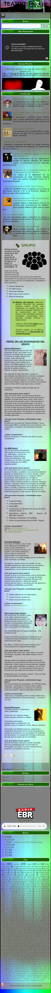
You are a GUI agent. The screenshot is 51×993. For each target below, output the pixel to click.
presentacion (6, 892)
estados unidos (33, 936)
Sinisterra (12, 909)
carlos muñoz (14, 925)
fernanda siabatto (26, 939)
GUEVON (44, 900)
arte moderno (29, 918)
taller (33, 892)
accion (24, 915)
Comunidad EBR (36, 986)
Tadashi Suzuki (10, 885)
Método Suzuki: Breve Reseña (15, 142)
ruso (9, 968)
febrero (9, 845)
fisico (11, 941)
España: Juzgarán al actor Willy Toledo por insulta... (25, 842)
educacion (15, 934)
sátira (12, 972)
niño (36, 890)
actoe (45, 915)
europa (4, 938)
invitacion (6, 947)
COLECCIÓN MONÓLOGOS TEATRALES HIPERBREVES (25, 875)
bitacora (37, 310)
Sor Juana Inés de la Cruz (28, 909)
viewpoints (5, 980)
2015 (7, 855)
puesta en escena (28, 964)
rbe (14, 892)
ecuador (34, 932)
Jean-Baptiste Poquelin (25, 904)
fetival (45, 939)
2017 (7, 850)
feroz (38, 939)
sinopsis (16, 970)
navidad (41, 956)
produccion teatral (40, 961)
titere (8, 977)
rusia (3, 968)
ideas (36, 945)
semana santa (42, 968)
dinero (45, 931)
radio (39, 964)
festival (46, 869)
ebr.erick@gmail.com (19, 528)
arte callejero (42, 885)
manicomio (5, 950)
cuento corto (19, 929)
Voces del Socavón (25, 913)
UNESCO (12, 913)
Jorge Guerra (42, 904)
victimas (43, 979)
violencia (14, 980)
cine (37, 870)
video (39, 892)
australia (29, 920)
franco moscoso (36, 941)
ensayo (44, 870)
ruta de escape (23, 892)
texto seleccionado (17, 881)
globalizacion (42, 943)
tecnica (32, 874)
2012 (9, 893)
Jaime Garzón (9, 904)
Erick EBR (29, 991)
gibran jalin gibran (28, 943)
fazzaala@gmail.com (19, 605)
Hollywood (27, 902)
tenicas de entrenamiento (17, 975)
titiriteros (23, 977)
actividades (35, 915)
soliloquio (43, 970)
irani (18, 947)
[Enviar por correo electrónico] (5, 755)
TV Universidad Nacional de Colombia (18, 911)
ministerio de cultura (26, 952)
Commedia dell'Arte (24, 897)
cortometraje (36, 927)
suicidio (4, 972)
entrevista (5, 936)
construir (14, 927)
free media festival (35, 888)
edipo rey (5, 934)
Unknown (6, 780)
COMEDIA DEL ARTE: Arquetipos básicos (28, 99)
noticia (34, 957)
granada (4, 945)
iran (14, 947)
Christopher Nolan (8, 897)
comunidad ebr (17, 878)
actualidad (5, 916)
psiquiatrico (8, 964)
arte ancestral (17, 918)
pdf (5, 961)
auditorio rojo (18, 920)
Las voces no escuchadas (13, 214)
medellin (39, 950)
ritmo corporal (30, 966)
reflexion (7, 966)
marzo (9, 840)
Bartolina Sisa (13, 895)
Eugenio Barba (42, 899)
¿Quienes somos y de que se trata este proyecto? (25, 70)
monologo (8, 874)
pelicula (44, 890)
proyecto (21, 874)
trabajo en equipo (41, 977)
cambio (26, 924)
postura (24, 961)
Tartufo (37, 911)
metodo (15, 890)
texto (41, 975)
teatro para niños (36, 973)
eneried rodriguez (43, 886)
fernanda (15, 888)
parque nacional (25, 959)
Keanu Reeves (31, 906)
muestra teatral (26, 890)
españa (6, 888)
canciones (35, 924)
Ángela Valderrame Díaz (33, 980)
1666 (46, 892)
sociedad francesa (30, 970)
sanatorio (17, 968)
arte (12, 870)
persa (11, 961)
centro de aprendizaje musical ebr (14, 886)
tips (3, 977)
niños (22, 957)
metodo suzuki (44, 872)
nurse (41, 957)
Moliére (37, 908)
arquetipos (5, 918)
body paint (25, 922)
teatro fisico (37, 879)
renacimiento (17, 966)
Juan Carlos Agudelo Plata (12, 906)
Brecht (31, 895)
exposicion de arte (40, 938)
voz (21, 980)
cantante (44, 924)
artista (39, 918)
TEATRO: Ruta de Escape (25, 6)
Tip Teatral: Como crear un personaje (26, 226)
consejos (5, 927)
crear (45, 927)
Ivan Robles (45, 902)
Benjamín (23, 895)
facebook (14, 939)
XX (46, 913)
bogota (29, 864)
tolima (30, 977)
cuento (10, 929)
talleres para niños (31, 972)
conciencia (34, 925)
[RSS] (2, 985)
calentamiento (28, 870)
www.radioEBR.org (25, 820)
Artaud (40, 893)
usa (35, 979)
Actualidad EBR (14, 986)
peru (16, 961)
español (22, 936)
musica (4, 872)
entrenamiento (32, 878)
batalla (37, 920)
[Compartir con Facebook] (14, 755)
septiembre (6, 970)
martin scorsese (28, 950)
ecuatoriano (43, 932)
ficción (4, 941)
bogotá (33, 922)
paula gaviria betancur (41, 959)
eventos (12, 938)
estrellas (44, 936)
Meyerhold (29, 908)
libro (36, 948)
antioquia (44, 916)
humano (29, 945)
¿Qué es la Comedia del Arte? (24, 129)
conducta (44, 925)
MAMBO (19, 908)
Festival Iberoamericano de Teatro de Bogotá (30, 866)
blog (17, 870)
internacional (44, 945)
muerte (17, 954)
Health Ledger (16, 902)
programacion (6, 963)
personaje (5, 879)
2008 (28, 881)
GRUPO (28, 245)
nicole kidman (12, 957)
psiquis (16, 964)
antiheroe (34, 916)
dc (27, 929)
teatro (4, 864)
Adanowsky (30, 893)
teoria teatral (32, 975)
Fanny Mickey (29, 883)
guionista (20, 945)
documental (6, 932)
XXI (3, 915)
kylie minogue (19, 948)
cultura (31, 886)
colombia (16, 864)
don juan (15, 932)
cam (19, 924)
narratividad (31, 956)
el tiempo (43, 934)
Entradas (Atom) (20, 769)
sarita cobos (28, 968)
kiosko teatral (7, 948)
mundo (25, 954)
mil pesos (12, 952)
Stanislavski (45, 909)
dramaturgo (25, 932)
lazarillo (30, 948)
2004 (3, 893)
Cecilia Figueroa (42, 895)
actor (11, 872)
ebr (38, 864)
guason (12, 945)
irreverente (26, 947)
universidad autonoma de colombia (15, 979)
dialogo (36, 931)
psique (47, 963)
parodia (15, 959)
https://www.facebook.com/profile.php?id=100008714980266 (21, 531)
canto (4, 925)
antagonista (24, 916)
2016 (7, 852)
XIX (20, 885)
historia (4, 869)
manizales (15, 950)
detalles (42, 929)
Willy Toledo (38, 913)
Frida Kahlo (34, 900)
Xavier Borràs (13, 915)
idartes (6, 890)
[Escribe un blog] (8, 755)
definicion (33, 929)
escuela (14, 936)
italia (34, 947)
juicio (46, 947)
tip (46, 975)
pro (30, 961)
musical (21, 956)
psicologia (29, 963)
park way (7, 959)
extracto (4, 939)
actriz (19, 872)
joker (40, 947)
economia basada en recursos (30, 869)
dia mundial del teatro (22, 931)
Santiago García (43, 883)
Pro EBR (6, 777)
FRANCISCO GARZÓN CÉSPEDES (15, 900)
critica (4, 929)
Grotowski (5, 902)
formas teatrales (22, 941)
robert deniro (42, 966)
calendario (12, 924)
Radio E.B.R (25, 986)
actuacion (43, 876)
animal (14, 916)
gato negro (15, 943)
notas (28, 957)
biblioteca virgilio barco (10, 922)
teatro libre (11, 973)
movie (10, 954)
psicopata (38, 963)
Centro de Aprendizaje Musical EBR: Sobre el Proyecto (24, 186)
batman (44, 920)
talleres (18, 972)
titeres (15, 977)
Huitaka (35, 902)
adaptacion (29, 885)
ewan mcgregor (24, 938)
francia (23, 888)
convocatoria (24, 927)
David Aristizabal (39, 897)
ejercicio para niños (29, 934)
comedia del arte (30, 872)
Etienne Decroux (28, 899)
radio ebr (46, 964)
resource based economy (21, 879)
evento (44, 878)
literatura (44, 948)
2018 (7, 837)
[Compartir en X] (11, 755)
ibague (47, 888)
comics (24, 925)
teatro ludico (22, 973)
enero (9, 847)
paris (47, 957)
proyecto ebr (18, 963)
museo (33, 954)
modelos (39, 952)
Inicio (26, 766)
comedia (5, 878)
